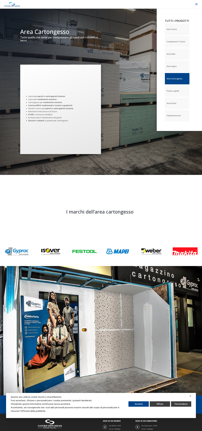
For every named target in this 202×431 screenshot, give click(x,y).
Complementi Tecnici (176, 41)
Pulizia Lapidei (173, 91)
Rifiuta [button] (160, 404)
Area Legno (172, 66)
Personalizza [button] (181, 404)
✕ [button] (190, 396)
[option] (16, 251)
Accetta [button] (139, 404)
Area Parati (171, 103)
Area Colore (172, 29)
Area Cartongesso (174, 78)
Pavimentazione (174, 115)
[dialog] (101, 405)
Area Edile (171, 54)
